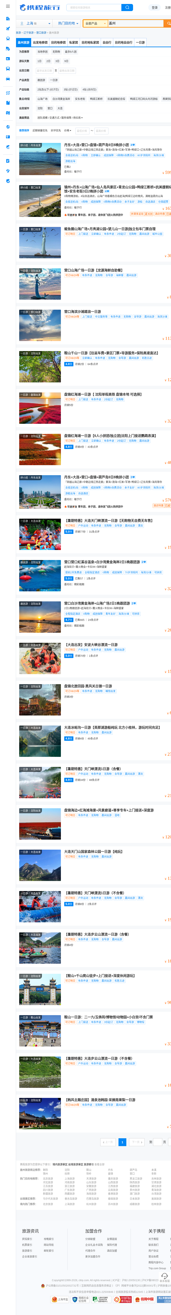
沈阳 (67, 1170)
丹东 (110, 1170)
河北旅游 (48, 1182)
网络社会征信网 (84, 1299)
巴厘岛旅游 (92, 1198)
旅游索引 (89, 1164)
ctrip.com (84, 1280)
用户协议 (153, 1250)
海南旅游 (91, 1193)
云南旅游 (113, 1190)
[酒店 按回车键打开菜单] (8, 18)
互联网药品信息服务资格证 (96, 1285)
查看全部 (99, 1164)
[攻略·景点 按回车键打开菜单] (8, 102)
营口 (132, 1173)
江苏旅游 (48, 1186)
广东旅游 (70, 1190)
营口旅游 (41, 32)
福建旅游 (135, 1186)
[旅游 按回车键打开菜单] (8, 48)
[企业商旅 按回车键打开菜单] (8, 161)
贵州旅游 (135, 1190)
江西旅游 (113, 1186)
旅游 (18, 32)
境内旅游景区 (60, 1164)
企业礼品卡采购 (94, 1245)
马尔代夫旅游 (50, 1198)
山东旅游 (91, 1182)
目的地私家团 (90, 42)
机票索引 (27, 1245)
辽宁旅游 (29, 32)
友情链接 (112, 1239)
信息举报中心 (101, 1299)
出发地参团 (40, 42)
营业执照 (153, 1256)
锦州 (45, 1173)
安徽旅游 (91, 1186)
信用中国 (144, 1299)
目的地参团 (58, 42)
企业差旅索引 (29, 1256)
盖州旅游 (23, 42)
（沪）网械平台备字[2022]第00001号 (135, 1285)
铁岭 (88, 1173)
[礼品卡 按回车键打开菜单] (8, 136)
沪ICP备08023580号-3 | (156, 1280)
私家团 (73, 42)
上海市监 (63, 1299)
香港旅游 (113, 1193)
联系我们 (153, 1245)
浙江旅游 (70, 1186)
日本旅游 (135, 1198)
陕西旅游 (135, 1182)
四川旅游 (48, 1190)
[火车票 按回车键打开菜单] (8, 38)
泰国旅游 (113, 1198)
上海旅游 (70, 1178)
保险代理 (112, 1245)
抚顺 (67, 1173)
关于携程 (153, 1239)
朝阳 (45, 1170)
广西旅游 (91, 1190)
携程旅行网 (40, 7)
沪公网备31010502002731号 (62, 1285)
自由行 (107, 42)
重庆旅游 (113, 1178)
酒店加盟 (112, 1250)
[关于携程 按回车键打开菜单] (8, 181)
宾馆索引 (27, 1239)
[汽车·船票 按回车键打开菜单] (8, 68)
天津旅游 (91, 1178)
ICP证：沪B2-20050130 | (127, 1280)
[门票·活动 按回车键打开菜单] (8, 58)
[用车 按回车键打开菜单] (8, 78)
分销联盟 (90, 1239)
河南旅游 (70, 1182)
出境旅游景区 (75, 1164)
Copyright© (58, 1280)
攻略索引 (49, 1239)
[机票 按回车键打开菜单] (8, 28)
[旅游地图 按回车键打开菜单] (8, 112)
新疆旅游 (48, 1193)
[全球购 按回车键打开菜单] (8, 126)
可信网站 (122, 1299)
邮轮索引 (49, 1250)
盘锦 (110, 1173)
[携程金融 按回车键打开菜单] (8, 147)
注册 (168, 7)
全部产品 (91, 23)
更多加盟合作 (92, 1256)
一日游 (140, 42)
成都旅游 (135, 1204)
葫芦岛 (133, 1170)
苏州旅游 (113, 1204)
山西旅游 (113, 1182)
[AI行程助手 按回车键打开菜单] (8, 92)
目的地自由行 (123, 42)
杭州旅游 (91, 1204)
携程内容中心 (155, 1262)
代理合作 (90, 1250)
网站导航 (49, 1245)
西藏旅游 (70, 1193)
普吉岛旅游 (71, 1198)
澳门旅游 (135, 1193)
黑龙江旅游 (136, 1178)
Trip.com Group (157, 1268)
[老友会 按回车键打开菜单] (8, 171)
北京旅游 (48, 1178)
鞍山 (88, 1170)
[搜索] (127, 7)
